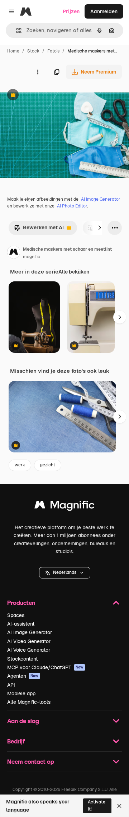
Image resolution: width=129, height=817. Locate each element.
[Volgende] (99, 228)
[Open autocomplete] (16, 30)
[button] (64, 572)
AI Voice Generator (28, 650)
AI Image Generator (100, 199)
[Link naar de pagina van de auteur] (13, 253)
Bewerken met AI (39, 229)
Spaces (15, 615)
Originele (47, 95)
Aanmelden (104, 11)
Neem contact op (30, 761)
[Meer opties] (37, 72)
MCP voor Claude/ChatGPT (45, 667)
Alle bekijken (73, 272)
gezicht (47, 465)
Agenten (22, 676)
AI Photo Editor (72, 206)
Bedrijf (16, 741)
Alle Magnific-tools (29, 702)
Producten (21, 602)
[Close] (119, 806)
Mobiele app (21, 693)
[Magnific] (64, 506)
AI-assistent (20, 624)
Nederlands (64, 572)
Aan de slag (23, 721)
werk (20, 465)
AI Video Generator (29, 641)
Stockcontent (22, 659)
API (11, 685)
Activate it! (96, 805)
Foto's (53, 51)
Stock (33, 51)
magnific (31, 257)
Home (13, 51)
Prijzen (71, 11)
